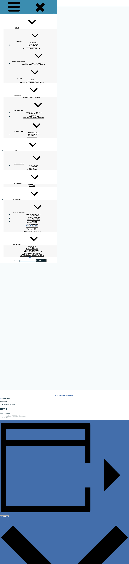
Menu (54, 13)
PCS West (32, 186)
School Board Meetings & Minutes (34, 64)
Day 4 (6, 417)
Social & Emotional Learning (33, 118)
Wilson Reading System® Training (32, 256)
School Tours (32, 169)
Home (17, 28)
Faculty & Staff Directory (32, 48)
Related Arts (32, 137)
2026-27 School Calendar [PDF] (64, 395)
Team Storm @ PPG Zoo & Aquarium (15, 416)
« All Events (3, 401)
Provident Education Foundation (32, 82)
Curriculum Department (32, 97)
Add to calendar (5, 516)
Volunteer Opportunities (32, 231)
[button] (30, 258)
